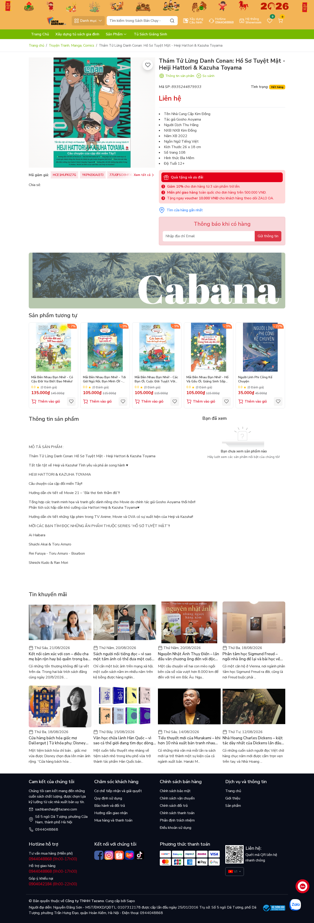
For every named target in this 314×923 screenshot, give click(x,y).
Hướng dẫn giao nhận (111, 813)
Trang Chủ (40, 34)
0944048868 (46, 829)
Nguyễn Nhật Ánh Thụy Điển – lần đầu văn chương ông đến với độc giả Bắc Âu (188, 657)
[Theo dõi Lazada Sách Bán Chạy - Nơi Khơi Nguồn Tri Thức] (129, 855)
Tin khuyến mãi (48, 594)
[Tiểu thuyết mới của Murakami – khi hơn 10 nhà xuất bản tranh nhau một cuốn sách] (189, 706)
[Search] (172, 20)
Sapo (130, 900)
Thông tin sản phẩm (179, 76)
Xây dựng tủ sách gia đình (77, 34)
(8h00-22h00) (53, 884)
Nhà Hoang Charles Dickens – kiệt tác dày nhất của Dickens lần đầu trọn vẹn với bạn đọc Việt (253, 741)
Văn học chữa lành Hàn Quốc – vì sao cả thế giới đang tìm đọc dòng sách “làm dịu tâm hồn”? (123, 741)
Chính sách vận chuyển (177, 798)
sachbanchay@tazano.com (56, 809)
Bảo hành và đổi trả (109, 805)
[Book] (157, 280)
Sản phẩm (233, 805)
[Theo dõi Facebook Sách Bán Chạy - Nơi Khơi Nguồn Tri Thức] (98, 855)
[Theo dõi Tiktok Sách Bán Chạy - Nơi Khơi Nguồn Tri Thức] (139, 855)
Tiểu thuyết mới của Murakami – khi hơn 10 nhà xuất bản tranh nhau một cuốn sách (189, 741)
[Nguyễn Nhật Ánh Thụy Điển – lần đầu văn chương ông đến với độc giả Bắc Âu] (189, 622)
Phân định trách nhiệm (177, 820)
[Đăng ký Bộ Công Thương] (274, 908)
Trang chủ (36, 45)
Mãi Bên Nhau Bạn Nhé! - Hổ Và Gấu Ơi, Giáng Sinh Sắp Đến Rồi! (207, 379)
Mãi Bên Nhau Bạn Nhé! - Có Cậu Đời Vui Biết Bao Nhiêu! (52, 379)
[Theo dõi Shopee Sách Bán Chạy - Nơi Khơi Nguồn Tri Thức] (119, 855)
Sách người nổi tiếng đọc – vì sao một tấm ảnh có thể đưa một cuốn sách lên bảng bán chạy (123, 657)
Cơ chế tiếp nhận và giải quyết (118, 790)
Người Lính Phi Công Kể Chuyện (255, 379)
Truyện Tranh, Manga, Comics (71, 45)
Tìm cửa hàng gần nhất (185, 210)
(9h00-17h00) (53, 859)
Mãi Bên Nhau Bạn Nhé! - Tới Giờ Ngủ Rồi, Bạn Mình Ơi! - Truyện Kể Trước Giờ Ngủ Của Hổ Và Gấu (105, 379)
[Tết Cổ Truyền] (157, 5)
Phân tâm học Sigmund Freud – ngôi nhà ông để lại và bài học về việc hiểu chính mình (251, 657)
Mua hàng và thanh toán (113, 820)
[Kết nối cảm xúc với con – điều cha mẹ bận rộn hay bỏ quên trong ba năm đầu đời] (60, 622)
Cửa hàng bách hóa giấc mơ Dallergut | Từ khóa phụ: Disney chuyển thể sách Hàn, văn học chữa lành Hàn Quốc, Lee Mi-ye (60, 741)
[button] (278, 365)
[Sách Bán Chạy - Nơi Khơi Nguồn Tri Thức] (49, 20)
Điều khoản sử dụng (175, 827)
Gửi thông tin (268, 236)
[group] (92, 112)
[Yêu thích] (148, 65)
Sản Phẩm (114, 34)
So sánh (208, 76)
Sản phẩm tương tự (53, 315)
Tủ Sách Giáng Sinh (150, 34)
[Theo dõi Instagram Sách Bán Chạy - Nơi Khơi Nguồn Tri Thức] (109, 855)
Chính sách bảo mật (175, 790)
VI (235, 871)
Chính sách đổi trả (174, 805)
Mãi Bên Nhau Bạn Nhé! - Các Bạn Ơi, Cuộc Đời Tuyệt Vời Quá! (156, 379)
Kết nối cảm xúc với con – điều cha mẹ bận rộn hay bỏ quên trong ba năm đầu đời (58, 657)
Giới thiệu (232, 798)
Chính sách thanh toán (177, 813)
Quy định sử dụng (108, 798)
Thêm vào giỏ (49, 401)
